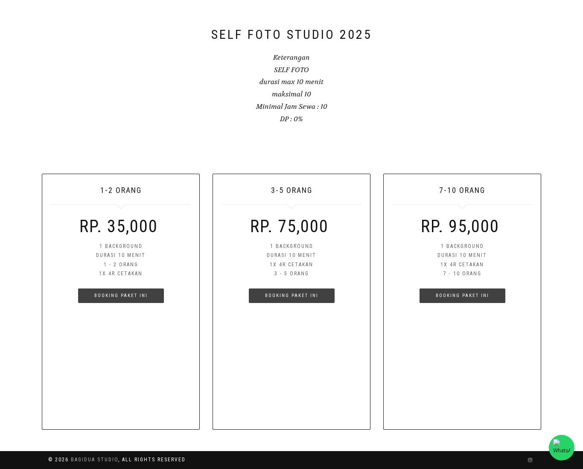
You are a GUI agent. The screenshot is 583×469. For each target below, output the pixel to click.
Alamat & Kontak (349, 17)
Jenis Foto (290, 17)
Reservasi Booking (422, 17)
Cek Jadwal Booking (500, 17)
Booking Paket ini (121, 295)
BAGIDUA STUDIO (93, 17)
